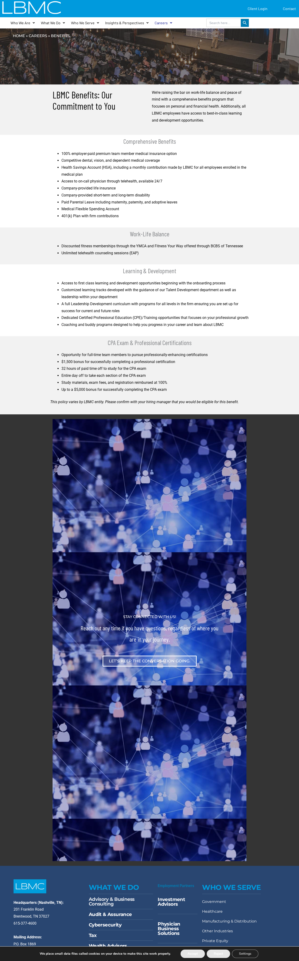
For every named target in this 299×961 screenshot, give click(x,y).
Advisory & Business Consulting (112, 901)
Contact (289, 8)
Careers (161, 23)
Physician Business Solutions (169, 928)
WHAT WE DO (114, 887)
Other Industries (217, 931)
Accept (193, 953)
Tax (92, 935)
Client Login (257, 8)
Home (19, 36)
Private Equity (215, 941)
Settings (245, 953)
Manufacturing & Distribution (229, 921)
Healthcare (212, 911)
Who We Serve (83, 23)
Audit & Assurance (110, 914)
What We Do (51, 23)
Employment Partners (176, 886)
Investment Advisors (171, 902)
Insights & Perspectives (124, 23)
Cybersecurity (105, 925)
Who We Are (20, 23)
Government (214, 901)
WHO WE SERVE (231, 887)
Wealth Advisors (108, 946)
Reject (218, 953)
